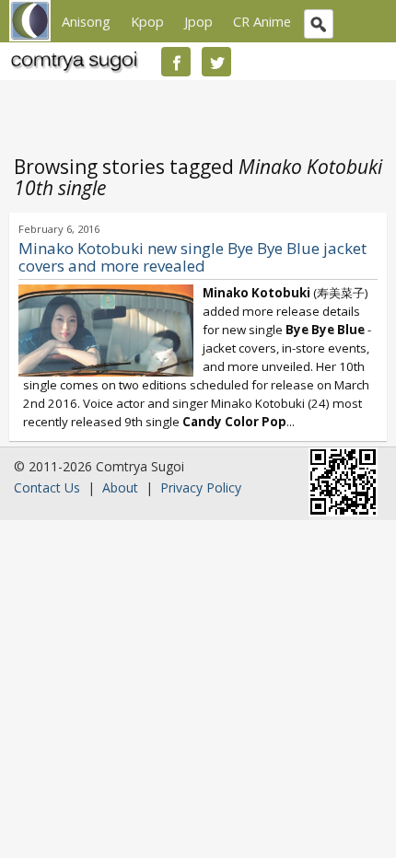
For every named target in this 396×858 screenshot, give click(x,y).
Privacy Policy (200, 487)
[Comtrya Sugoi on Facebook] (176, 61)
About (120, 487)
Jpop (198, 21)
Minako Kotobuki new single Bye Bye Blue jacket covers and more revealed (192, 257)
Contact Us (47, 487)
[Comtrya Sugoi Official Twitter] (216, 61)
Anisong (86, 21)
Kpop (147, 21)
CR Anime (262, 21)
